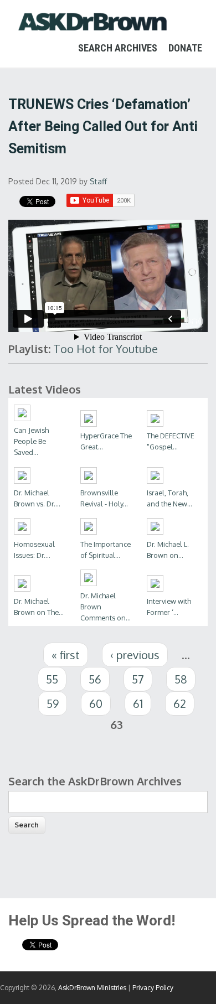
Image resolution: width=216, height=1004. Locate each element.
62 (179, 703)
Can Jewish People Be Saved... (31, 441)
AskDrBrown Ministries (92, 988)
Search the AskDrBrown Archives (95, 781)
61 (138, 703)
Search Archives (117, 48)
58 (180, 679)
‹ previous (135, 655)
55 (52, 679)
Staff (98, 181)
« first (66, 655)
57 (138, 679)
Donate (185, 48)
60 (95, 703)
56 (95, 679)
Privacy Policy (152, 988)
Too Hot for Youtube (105, 348)
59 (53, 703)
